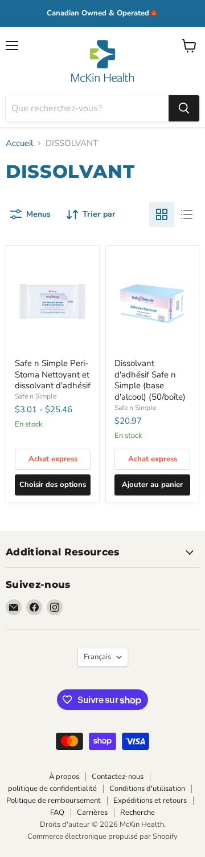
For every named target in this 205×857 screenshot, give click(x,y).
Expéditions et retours (150, 800)
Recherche (137, 812)
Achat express (52, 459)
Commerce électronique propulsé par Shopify (102, 836)
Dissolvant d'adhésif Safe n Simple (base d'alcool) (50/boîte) (150, 380)
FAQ (57, 812)
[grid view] (161, 214)
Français (97, 657)
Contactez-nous (118, 776)
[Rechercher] (184, 108)
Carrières (92, 812)
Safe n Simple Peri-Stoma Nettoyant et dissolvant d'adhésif (53, 374)
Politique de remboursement (53, 800)
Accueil (19, 143)
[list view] (186, 214)
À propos (64, 776)
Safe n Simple (35, 396)
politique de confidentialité (52, 788)
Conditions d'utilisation (147, 788)
